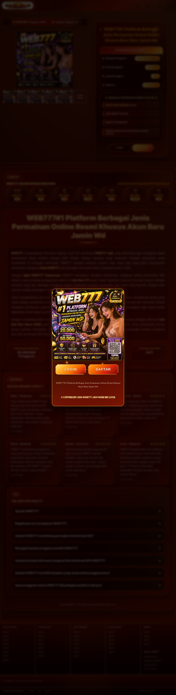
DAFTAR (103, 369)
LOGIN (70, 369)
